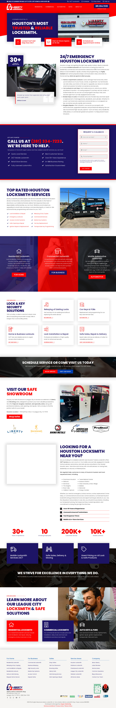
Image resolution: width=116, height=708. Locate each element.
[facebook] (7, 697)
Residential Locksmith (20, 630)
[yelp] (13, 697)
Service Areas (76, 658)
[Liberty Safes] (15, 429)
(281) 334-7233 (46, 141)
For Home (10, 658)
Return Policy (68, 706)
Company (96, 658)
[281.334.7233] (27, 42)
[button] (84, 509)
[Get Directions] (58, 42)
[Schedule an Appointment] (88, 42)
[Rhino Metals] (58, 429)
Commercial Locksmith (56, 630)
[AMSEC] (79, 429)
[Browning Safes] (36, 429)
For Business (33, 658)
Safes (51, 658)
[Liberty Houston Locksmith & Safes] (14, 4)
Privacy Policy (60, 706)
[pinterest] (19, 697)
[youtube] (16, 697)
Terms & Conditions (49, 706)
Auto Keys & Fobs (89, 630)
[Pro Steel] (101, 429)
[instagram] (10, 697)
